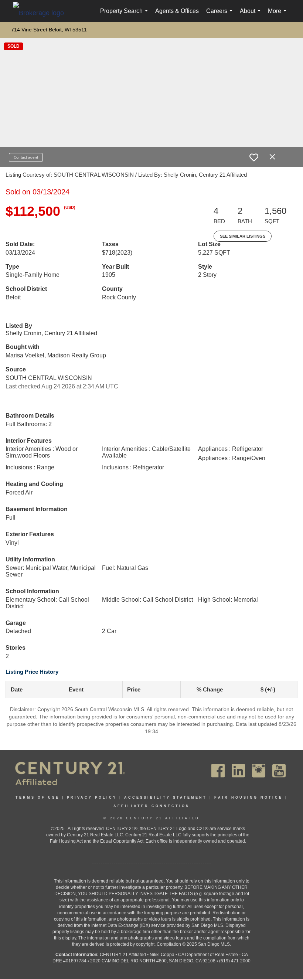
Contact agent (26, 157)
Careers (220, 15)
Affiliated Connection (151, 806)
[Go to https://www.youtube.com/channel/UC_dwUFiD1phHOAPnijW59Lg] (279, 770)
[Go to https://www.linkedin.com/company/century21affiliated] (238, 770)
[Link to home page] (42, 12)
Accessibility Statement (165, 797)
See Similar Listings (242, 236)
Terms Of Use (37, 797)
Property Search (125, 15)
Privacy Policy (92, 797)
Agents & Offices (177, 11)
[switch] (254, 157)
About (251, 15)
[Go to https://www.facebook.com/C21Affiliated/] (218, 770)
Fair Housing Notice (248, 797)
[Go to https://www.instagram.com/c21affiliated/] (258, 770)
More (278, 15)
